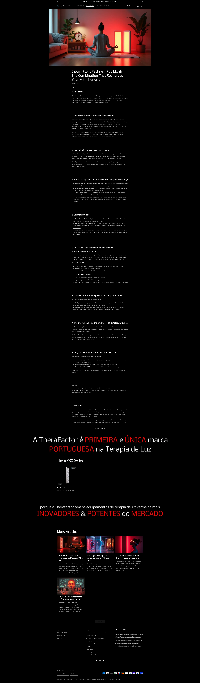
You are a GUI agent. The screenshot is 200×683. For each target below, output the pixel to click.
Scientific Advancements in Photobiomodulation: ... (71, 598)
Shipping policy (85, 679)
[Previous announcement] (57, 1)
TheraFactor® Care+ (91, 635)
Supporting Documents (92, 652)
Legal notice (118, 679)
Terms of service (110, 679)
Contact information (101, 679)
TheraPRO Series (61, 488)
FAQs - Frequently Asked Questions (95, 638)
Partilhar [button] (75, 88)
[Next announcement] (142, 1)
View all (100, 621)
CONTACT (59, 641)
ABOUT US (59, 638)
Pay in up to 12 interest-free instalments (96, 632)
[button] (70, 5)
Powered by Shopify (69, 679)
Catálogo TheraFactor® (92, 654)
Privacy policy (78, 679)
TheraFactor (62, 679)
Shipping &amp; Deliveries (92, 643)
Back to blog (101, 428)
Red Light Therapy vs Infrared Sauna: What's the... (98, 558)
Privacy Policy (89, 649)
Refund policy (93, 679)
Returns (88, 646)
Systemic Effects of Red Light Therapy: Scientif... (128, 557)
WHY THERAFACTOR (62, 632)
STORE (58, 630)
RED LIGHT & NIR (61, 635)
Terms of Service (90, 641)
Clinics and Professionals (92, 630)
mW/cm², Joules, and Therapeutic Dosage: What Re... (71, 558)
